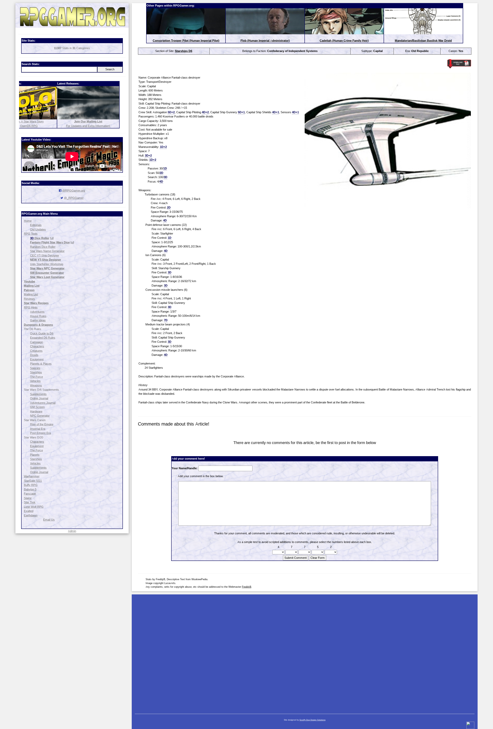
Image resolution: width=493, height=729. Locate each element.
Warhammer (31, 476)
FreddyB (246, 586)
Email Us (49, 519)
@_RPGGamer (74, 198)
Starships (36, 372)
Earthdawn (30, 515)
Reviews (29, 299)
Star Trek (29, 502)
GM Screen (37, 407)
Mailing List (31, 294)
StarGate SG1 (33, 481)
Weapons (36, 385)
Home (28, 221)
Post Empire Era (40, 433)
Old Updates (38, 229)
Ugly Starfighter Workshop (46, 264)
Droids (34, 355)
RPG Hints (31, 307)
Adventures (37, 311)
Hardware (36, 411)
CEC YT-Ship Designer (44, 255)
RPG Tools (31, 233)
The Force (36, 377)
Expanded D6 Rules (42, 337)
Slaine (28, 498)
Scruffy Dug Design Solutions (312, 720)
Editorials (36, 225)
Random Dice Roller (42, 247)
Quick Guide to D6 (41, 333)
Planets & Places (41, 363)
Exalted (28, 511)
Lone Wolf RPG (34, 507)
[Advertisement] (304, 652)
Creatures (36, 351)
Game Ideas (38, 320)
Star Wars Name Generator (47, 251)
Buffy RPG (31, 485)
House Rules (38, 316)
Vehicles (35, 381)
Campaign (36, 342)
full (52, 238)
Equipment (37, 359)
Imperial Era (37, 429)
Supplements (38, 394)
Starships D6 (183, 51)
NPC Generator (40, 415)
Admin (72, 531)
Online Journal (39, 398)
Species (35, 368)
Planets (34, 455)
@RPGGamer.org (73, 190)
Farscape (30, 493)
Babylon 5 (30, 489)
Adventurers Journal (42, 403)
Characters (37, 346)
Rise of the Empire (41, 424)
